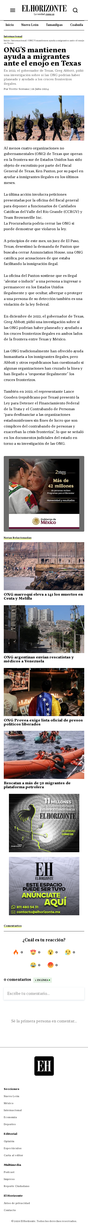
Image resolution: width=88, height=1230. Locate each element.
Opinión (9, 1141)
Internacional (13, 1110)
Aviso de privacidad (17, 1203)
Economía (10, 1117)
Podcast (9, 1172)
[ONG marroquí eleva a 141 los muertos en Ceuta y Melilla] (44, 566)
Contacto (10, 1210)
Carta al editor (13, 1155)
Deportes (10, 1124)
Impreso (9, 1179)
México (8, 1103)
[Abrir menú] (13, 10)
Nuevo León (11, 1096)
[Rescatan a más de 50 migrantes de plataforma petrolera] (44, 755)
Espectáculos (13, 1148)
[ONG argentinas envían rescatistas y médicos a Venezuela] (44, 629)
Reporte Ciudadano (16, 1186)
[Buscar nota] (75, 10)
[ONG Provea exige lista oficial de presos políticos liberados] (44, 692)
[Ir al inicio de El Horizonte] (44, 10)
